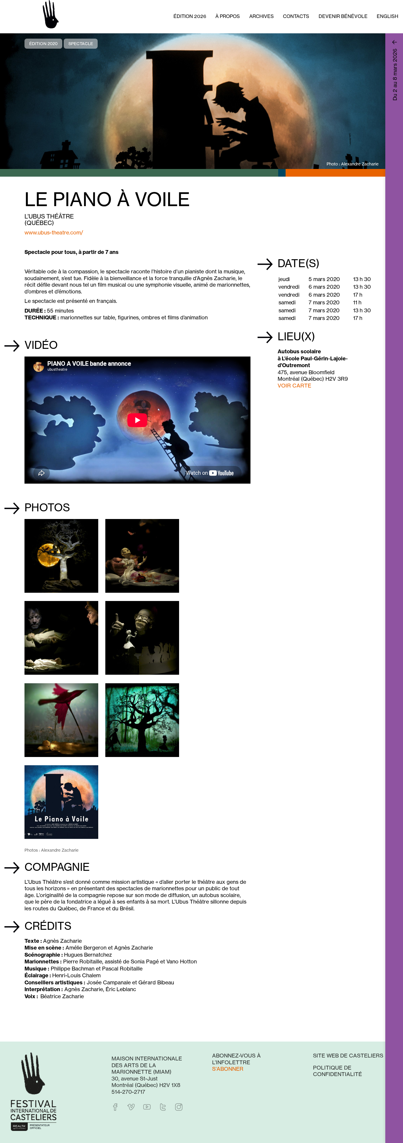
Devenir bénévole (343, 16)
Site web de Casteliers (348, 1055)
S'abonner (227, 1068)
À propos (227, 16)
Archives (261, 16)
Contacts (296, 16)
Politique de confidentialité (337, 1071)
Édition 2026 (189, 16)
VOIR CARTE (294, 385)
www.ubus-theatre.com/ (53, 232)
